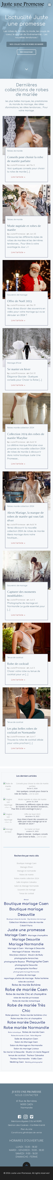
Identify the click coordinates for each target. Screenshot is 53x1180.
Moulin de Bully (35, 955)
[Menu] (49, 5)
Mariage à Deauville (35, 948)
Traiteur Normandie (20, 1059)
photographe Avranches (26, 958)
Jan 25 (33, 234)
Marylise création (18, 955)
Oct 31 (33, 373)
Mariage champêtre (38, 935)
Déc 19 (33, 305)
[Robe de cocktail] (26, 642)
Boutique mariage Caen (26, 863)
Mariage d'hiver (14, 363)
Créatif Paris (26, 926)
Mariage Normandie (26, 944)
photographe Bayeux (14, 962)
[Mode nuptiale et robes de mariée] (26, 204)
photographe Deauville (26, 965)
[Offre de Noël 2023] (26, 279)
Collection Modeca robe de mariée (26, 922)
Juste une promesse (26, 930)
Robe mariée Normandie (26, 1028)
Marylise (36, 952)
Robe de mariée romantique (26, 1001)
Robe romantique (14, 1032)
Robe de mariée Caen (26, 990)
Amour (26, 899)
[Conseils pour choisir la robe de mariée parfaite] (26, 135)
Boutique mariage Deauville (26, 912)
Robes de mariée (15, 151)
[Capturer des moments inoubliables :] (26, 570)
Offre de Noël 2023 (32, 814)
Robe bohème (41, 978)
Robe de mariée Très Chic (26, 1008)
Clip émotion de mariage (36, 919)
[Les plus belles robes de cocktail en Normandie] (26, 707)
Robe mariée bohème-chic (34, 1015)
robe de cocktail (26, 982)
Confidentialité (37, 1125)
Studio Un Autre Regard (37, 1052)
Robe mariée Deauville (26, 1022)
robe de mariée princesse (26, 998)
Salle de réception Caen (26, 1039)
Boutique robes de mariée (16, 919)
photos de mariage (26, 975)
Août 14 (33, 442)
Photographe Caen (37, 961)
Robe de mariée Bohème (26, 985)
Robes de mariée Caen (33, 1032)
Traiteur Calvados (35, 1055)
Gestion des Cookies (18, 1125)
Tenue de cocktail (15, 658)
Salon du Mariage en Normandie (26, 1045)
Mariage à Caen (16, 948)
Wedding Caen (17, 1062)
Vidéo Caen (36, 1059)
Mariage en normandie (26, 871)
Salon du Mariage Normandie (26, 886)
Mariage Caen (16, 935)
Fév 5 (32, 165)
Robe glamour (12, 1015)
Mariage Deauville (26, 939)
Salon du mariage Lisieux (26, 1049)
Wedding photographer (34, 1062)
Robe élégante (35, 1035)
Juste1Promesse (17, 165)
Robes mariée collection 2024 (20, 428)
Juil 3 (32, 600)
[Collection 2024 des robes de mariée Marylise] (26, 412)
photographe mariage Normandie (26, 972)
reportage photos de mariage (18, 978)
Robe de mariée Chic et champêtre (26, 994)
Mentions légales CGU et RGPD (26, 1121)
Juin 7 (33, 737)
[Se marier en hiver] (26, 347)
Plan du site (26, 1129)
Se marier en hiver (32, 829)
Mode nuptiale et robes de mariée (32, 799)
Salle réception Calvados (26, 882)
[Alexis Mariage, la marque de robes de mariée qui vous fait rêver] (26, 491)
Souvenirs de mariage (17, 295)
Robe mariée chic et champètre (26, 1018)
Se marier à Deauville (13, 1052)
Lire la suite (34, 794)
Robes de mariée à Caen (20, 1035)
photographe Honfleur (26, 968)
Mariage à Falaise (21, 952)
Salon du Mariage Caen (26, 1042)
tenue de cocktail (16, 1055)
